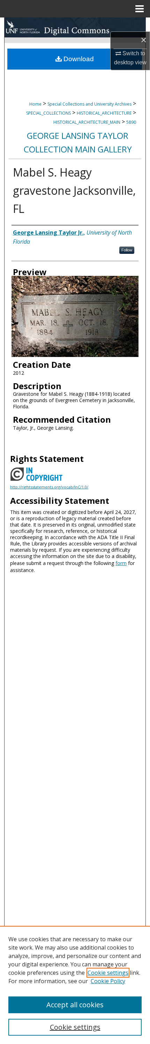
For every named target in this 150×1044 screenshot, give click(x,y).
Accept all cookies (75, 1004)
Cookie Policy (108, 981)
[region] (75, 985)
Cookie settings (108, 973)
